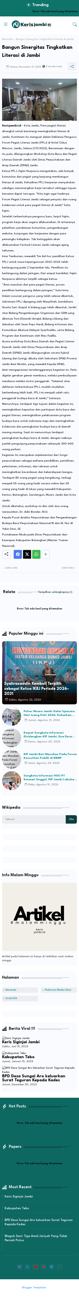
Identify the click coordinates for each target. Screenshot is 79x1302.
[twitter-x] (28, 1267)
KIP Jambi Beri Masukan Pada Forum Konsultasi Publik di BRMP (50, 756)
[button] (75, 24)
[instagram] (44, 1267)
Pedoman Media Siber (58, 990)
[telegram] (52, 1267)
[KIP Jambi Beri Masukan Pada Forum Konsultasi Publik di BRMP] (11, 759)
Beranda (7, 39)
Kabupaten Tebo (18, 1057)
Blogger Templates (34, 1287)
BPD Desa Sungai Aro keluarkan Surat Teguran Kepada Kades (33, 1078)
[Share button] (46, 554)
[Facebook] (18, 554)
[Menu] (5, 24)
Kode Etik (11, 998)
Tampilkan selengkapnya (54, 592)
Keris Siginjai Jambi (21, 1042)
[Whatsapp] (36, 554)
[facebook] (20, 1267)
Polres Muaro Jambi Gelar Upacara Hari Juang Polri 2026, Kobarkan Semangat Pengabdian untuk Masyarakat (49, 713)
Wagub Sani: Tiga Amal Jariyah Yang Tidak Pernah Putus (36, 1238)
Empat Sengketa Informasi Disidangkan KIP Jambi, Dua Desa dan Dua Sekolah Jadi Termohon (48, 734)
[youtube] (36, 1267)
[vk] (60, 1267)
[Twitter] (27, 554)
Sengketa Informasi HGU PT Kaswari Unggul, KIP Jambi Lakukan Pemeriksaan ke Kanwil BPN (50, 777)
